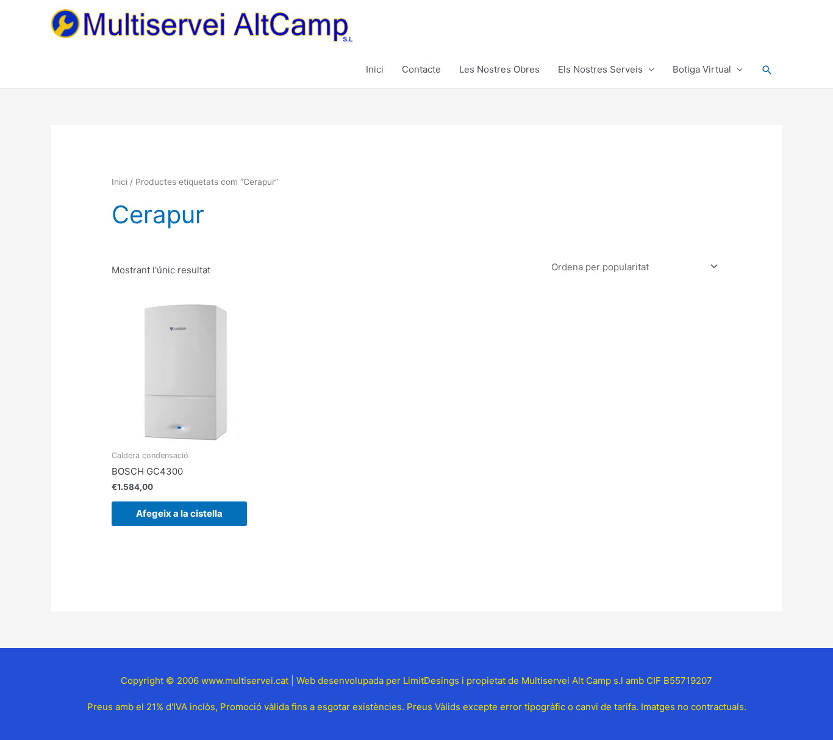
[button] (767, 70)
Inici (375, 69)
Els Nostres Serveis (600, 69)
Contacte (421, 69)
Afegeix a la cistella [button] (179, 513)
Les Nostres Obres (499, 69)
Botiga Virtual (702, 69)
